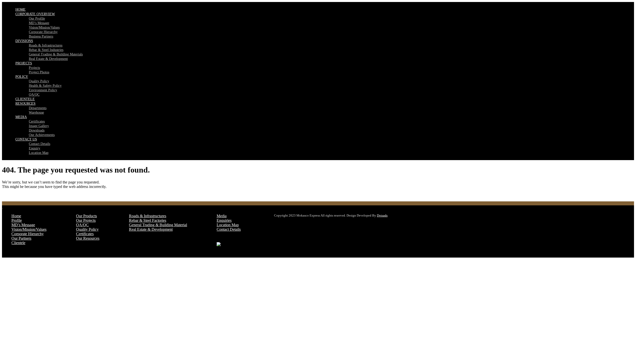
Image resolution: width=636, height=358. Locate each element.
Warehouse (36, 112)
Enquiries (224, 220)
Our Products (86, 216)
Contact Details (39, 144)
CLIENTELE (25, 99)
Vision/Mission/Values (44, 27)
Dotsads (382, 215)
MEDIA (21, 117)
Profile (16, 220)
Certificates (37, 121)
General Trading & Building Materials (56, 54)
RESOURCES (25, 103)
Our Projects (86, 220)
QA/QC (34, 94)
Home (16, 216)
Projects (34, 68)
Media (222, 216)
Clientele (18, 243)
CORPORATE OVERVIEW (35, 14)
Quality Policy (39, 81)
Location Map (38, 153)
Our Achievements (42, 135)
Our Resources (87, 238)
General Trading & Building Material (158, 225)
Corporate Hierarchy (43, 32)
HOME (20, 9)
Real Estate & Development (48, 59)
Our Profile (37, 18)
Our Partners (21, 238)
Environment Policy (43, 90)
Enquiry (34, 148)
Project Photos (39, 72)
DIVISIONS (24, 41)
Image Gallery (39, 126)
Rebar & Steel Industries (46, 50)
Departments (37, 108)
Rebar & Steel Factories (147, 220)
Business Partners (41, 36)
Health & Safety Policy (45, 86)
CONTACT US (26, 139)
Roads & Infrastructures (45, 45)
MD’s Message (39, 23)
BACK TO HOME (17, 195)
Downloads (36, 130)
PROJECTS (23, 63)
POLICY (21, 77)
